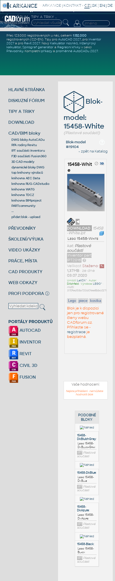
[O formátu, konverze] (84, 260)
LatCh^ (82, 280)
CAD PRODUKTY (25, 271)
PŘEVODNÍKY (22, 228)
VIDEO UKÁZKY (24, 250)
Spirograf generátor (38, 47)
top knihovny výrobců (27, 173)
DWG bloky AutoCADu (28, 140)
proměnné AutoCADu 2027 (77, 51)
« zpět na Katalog (92, 151)
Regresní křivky (68, 47)
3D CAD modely (22, 162)
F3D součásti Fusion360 (28, 156)
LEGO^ (97, 283)
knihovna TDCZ (22, 195)
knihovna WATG (23, 189)
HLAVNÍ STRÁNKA (26, 89)
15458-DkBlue (86, 473)
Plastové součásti (79, 248)
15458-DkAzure (83, 508)
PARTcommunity (23, 206)
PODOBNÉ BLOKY (87, 417)
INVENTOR (29, 342)
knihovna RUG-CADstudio (30, 184)
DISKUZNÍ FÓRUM (26, 100)
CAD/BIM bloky (24, 133)
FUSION (27, 377)
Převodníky (14, 51)
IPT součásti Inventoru (28, 150)
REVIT (25, 353)
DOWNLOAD (21, 122)
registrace (76, 332)
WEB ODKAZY (22, 282)
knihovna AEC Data (25, 178)
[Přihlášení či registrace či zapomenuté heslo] (77, 27)
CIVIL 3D (27, 365)
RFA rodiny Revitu (24, 145)
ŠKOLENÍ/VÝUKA (26, 239)
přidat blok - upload (25, 217)
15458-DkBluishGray (86, 437)
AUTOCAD (29, 330)
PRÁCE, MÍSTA (22, 260)
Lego (72, 301)
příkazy (46, 51)
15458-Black (85, 544)
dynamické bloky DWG (27, 167)
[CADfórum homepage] (17, 23)
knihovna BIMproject (26, 200)
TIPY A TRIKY (21, 111)
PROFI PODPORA (26, 293)
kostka (95, 301)
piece (83, 301)
